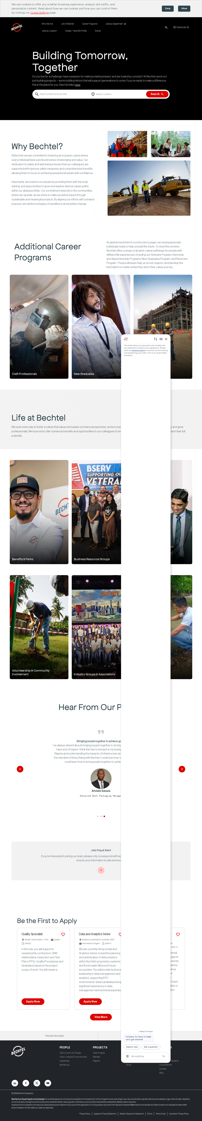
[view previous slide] (20, 769)
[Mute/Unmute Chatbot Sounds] (161, 339)
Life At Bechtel (67, 24)
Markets (96, 1057)
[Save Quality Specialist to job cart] (63, 934)
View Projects (99, 1053)
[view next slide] (182, 769)
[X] (37, 1083)
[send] (164, 1056)
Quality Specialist (32, 934)
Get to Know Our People (70, 1053)
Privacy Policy (84, 1114)
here (77, 85)
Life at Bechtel (165, 1065)
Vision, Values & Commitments (73, 1057)
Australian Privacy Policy (179, 1114)
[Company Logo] (18, 27)
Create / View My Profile (76, 31)
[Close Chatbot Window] (166, 339)
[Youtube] (48, 1083)
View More (101, 1017)
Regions (96, 1061)
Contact (162, 1069)
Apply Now (33, 1001)
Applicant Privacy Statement (105, 1114)
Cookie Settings (39, 12)
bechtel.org (65, 1065)
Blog (161, 1073)
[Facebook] (26, 1083)
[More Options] (127, 1056)
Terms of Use (161, 1114)
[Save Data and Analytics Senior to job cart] (120, 934)
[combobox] (61, 94)
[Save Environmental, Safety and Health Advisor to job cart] (177, 934)
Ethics (129, 1065)
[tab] (97, 816)
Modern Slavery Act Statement (132, 1114)
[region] (146, 697)
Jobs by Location (49, 31)
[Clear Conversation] (156, 339)
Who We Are (47, 24)
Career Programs (90, 24)
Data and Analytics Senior (95, 934)
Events (98, 31)
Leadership (64, 1061)
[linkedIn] (15, 1083)
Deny (167, 8)
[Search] (166, 27)
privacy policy (138, 350)
